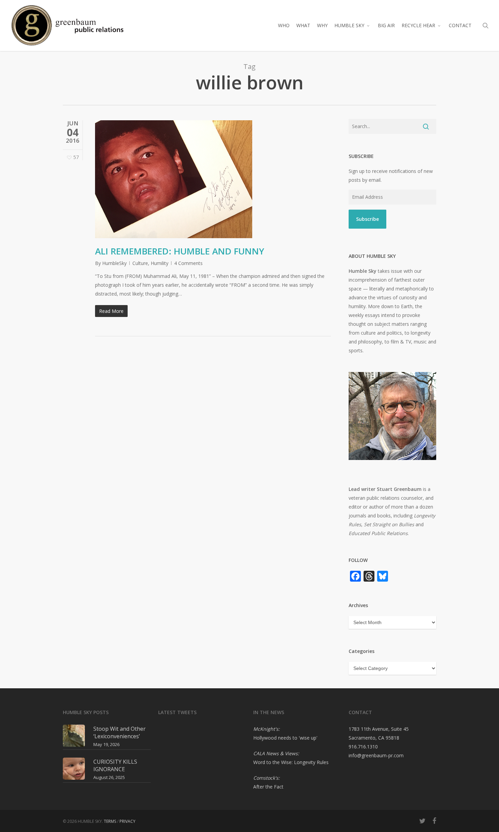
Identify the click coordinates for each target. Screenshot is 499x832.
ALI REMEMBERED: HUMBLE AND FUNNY (179, 251)
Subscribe (367, 219)
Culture (140, 263)
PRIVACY (127, 821)
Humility (159, 263)
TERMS (110, 821)
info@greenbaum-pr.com (376, 755)
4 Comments (188, 263)
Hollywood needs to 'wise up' (285, 737)
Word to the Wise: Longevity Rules (291, 762)
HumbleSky (114, 263)
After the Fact (268, 786)
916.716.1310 (363, 746)
